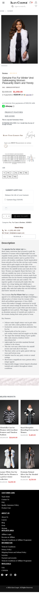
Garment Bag (15, 200)
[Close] (30, 6)
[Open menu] (3, 3)
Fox (10, 222)
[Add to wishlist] (33, 216)
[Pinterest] (15, 575)
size (3, 168)
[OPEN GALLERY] (19, 39)
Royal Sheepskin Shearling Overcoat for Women (29, 430)
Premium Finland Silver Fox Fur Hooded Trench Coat (29, 474)
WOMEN (10, 11)
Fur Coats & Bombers (18, 222)
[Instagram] (11, 575)
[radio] (4, 172)
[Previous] (5, 39)
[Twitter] (6, 575)
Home (2, 11)
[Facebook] (2, 575)
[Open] (36, 6)
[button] (17, 94)
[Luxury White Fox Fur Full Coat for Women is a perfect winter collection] (9, 456)
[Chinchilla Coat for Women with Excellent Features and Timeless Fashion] (9, 412)
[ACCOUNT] (36, 2)
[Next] (34, 39)
